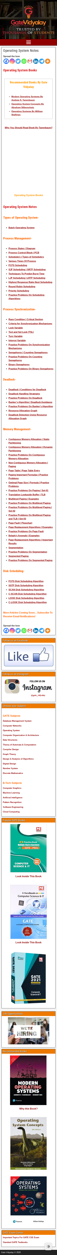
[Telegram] (41, 61)
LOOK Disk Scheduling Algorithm (26, 598)
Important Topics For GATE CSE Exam (21, 1237)
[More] (47, 61)
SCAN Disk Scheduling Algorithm (26, 589)
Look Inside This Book (28, 876)
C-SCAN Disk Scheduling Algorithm (28, 594)
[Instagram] (12, 61)
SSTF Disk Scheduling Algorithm (26, 585)
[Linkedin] (35, 61)
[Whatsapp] (24, 61)
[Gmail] (30, 61)
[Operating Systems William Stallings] (41, 149)
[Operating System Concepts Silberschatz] (16, 177)
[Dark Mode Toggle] (48, 1246)
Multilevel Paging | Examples (24, 499)
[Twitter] (18, 61)
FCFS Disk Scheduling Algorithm (26, 581)
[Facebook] (6, 61)
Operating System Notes (21, 50)
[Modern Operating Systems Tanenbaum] (16, 150)
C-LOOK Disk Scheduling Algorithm (28, 602)
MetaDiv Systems (44, 1251)
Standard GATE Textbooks (15, 1242)
